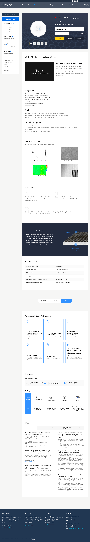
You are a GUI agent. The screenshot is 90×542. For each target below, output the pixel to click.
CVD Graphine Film (9, 23)
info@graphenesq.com (30, 461)
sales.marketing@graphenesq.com (76, 528)
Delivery (55, 300)
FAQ (66, 300)
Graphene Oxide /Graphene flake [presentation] (67, 428)
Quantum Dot (8, 51)
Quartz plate (6, 66)
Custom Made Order (11, 14)
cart (84, 5)
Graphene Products (11, 21)
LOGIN (82, 1)
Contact (79, 38)
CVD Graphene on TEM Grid (9, 43)
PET (4, 68)
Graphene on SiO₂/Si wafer (9, 28)
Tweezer (5, 64)
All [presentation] (31, 428)
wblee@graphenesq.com (74, 520)
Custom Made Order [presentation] (78, 428)
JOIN (86, 1)
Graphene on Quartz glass (9, 31)
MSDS (66, 17)
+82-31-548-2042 (7, 524)
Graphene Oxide (8, 36)
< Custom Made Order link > (31, 478)
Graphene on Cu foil (8, 26)
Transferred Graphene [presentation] (55, 428)
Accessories (7, 58)
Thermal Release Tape (8, 62)
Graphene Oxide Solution (9, 38)
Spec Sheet (59, 17)
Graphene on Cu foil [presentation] (43, 428)
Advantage (43, 300)
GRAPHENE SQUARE (7, 5)
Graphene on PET (7, 29)
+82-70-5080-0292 (7, 525)
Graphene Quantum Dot (9, 53)
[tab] (31, 428)
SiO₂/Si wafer (6, 70)
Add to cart (69, 38)
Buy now (59, 38)
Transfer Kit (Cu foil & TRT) (9, 60)
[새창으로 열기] (73, 1)
